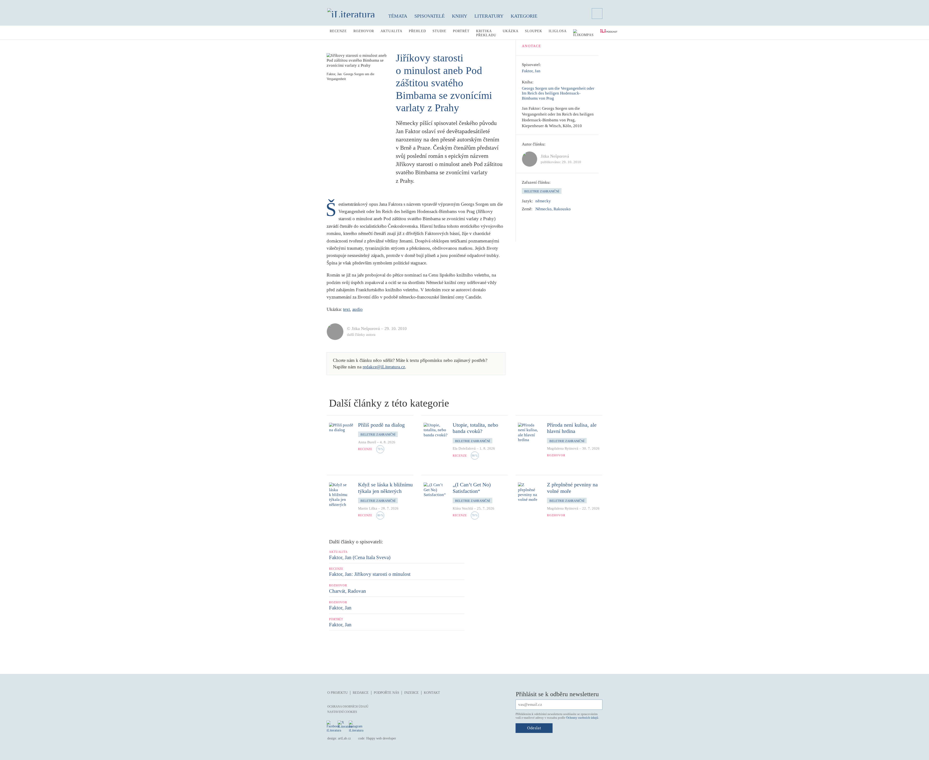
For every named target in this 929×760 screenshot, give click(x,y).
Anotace (531, 46)
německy (543, 201)
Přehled (417, 31)
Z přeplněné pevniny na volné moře (572, 488)
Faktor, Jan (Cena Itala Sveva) (359, 557)
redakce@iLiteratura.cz (384, 366)
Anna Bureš (367, 442)
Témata (397, 16)
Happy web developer (381, 738)
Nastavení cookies (342, 712)
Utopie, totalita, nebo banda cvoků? (475, 428)
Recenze (338, 31)
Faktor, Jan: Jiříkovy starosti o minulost (370, 574)
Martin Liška (367, 508)
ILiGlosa (558, 31)
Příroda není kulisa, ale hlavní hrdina (572, 428)
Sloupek (533, 31)
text (346, 309)
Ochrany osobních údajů (582, 717)
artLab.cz (344, 738)
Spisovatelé (429, 16)
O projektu (337, 692)
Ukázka (510, 31)
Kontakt (432, 692)
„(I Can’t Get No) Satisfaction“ (472, 488)
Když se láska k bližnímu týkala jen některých (385, 488)
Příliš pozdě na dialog (381, 425)
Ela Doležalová (464, 448)
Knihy (459, 16)
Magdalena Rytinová (562, 448)
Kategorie (524, 16)
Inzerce (411, 692)
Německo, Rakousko (553, 209)
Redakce (361, 692)
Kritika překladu (486, 33)
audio (357, 309)
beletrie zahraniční (541, 191)
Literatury (488, 16)
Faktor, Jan (531, 71)
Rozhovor (363, 31)
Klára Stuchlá (463, 508)
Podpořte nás (386, 692)
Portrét (461, 31)
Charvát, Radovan (347, 591)
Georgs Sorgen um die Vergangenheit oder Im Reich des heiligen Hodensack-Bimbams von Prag (558, 93)
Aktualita (391, 31)
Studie (439, 31)
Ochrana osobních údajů (347, 706)
